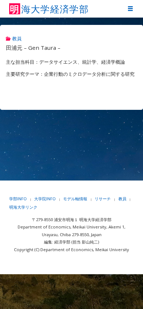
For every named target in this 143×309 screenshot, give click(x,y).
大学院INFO (45, 198)
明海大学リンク (23, 207)
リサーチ (103, 198)
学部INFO (18, 198)
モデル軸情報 (75, 198)
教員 (17, 39)
